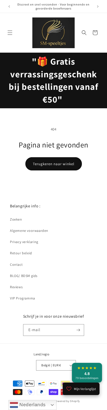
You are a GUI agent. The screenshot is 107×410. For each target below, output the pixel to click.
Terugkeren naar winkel (53, 163)
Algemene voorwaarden (29, 230)
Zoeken (16, 219)
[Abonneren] (78, 330)
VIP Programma (22, 298)
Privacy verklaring (24, 242)
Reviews (16, 287)
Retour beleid (21, 253)
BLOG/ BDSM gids (24, 275)
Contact (16, 264)
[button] (9, 32)
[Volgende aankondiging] (97, 6)
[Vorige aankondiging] (9, 6)
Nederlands (32, 404)
